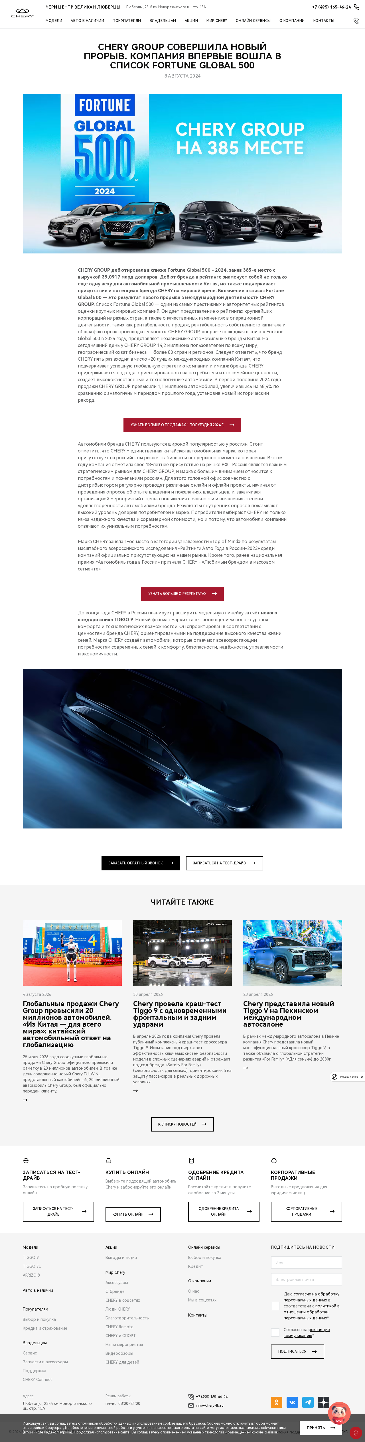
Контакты (323, 21)
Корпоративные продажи (301, 1211)
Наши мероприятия (124, 1344)
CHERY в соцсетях (123, 1300)
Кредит (195, 1266)
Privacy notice (349, 1076)
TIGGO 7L (32, 1266)
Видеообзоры (119, 1353)
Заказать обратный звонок (136, 863)
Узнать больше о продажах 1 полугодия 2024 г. (177, 425)
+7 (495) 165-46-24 (212, 1397)
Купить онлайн (128, 1214)
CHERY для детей (122, 1362)
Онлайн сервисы (253, 21)
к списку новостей (177, 1124)
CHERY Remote (119, 1327)
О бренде (115, 1291)
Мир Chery (216, 21)
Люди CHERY (118, 1309)
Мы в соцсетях (202, 1300)
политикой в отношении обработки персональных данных (312, 1312)
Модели (54, 21)
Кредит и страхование (45, 1328)
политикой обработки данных (106, 1423)
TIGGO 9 (31, 1257)
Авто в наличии (87, 21)
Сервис (30, 1353)
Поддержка (34, 1370)
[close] (362, 1077)
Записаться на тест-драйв (219, 863)
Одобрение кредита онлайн (219, 1211)
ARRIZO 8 (31, 1275)
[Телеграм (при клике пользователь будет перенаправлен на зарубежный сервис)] (308, 1402)
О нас (193, 1291)
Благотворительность (127, 1318)
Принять (316, 1428)
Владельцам (163, 21)
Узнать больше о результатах (177, 594)
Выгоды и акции (121, 1257)
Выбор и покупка (39, 1319)
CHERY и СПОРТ (121, 1335)
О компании (292, 21)
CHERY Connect (37, 1379)
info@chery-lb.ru (210, 1406)
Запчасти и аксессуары (45, 1362)
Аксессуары (117, 1282)
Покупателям (127, 21)
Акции (191, 21)
